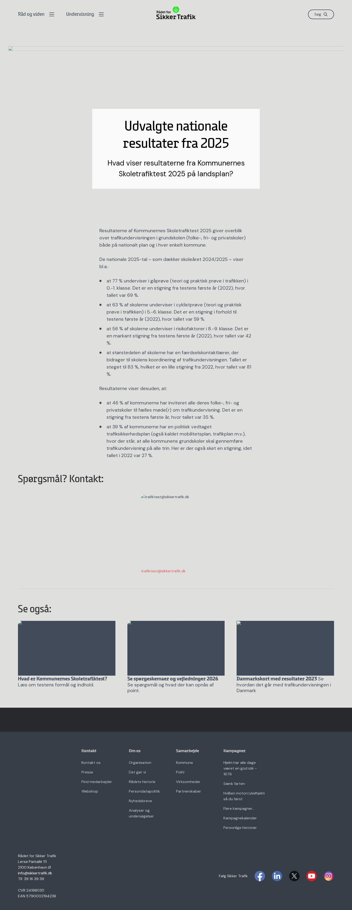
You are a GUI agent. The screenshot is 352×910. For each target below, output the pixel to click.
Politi (180, 772)
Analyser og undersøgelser (141, 813)
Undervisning (80, 14)
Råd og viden (31, 14)
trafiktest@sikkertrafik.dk (163, 571)
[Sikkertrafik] (176, 12)
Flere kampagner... (238, 808)
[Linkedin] (277, 876)
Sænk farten (234, 783)
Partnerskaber (188, 791)
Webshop (89, 791)
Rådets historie (142, 781)
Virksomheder (188, 781)
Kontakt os (91, 762)
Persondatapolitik (144, 791)
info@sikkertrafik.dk (35, 873)
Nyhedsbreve (140, 800)
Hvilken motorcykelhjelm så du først (244, 796)
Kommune (184, 762)
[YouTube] (311, 876)
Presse (87, 772)
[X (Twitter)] (294, 876)
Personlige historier (240, 827)
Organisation (140, 762)
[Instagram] (329, 876)
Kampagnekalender (240, 818)
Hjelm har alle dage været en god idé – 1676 (240, 768)
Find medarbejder (96, 781)
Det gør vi (137, 772)
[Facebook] (260, 876)
